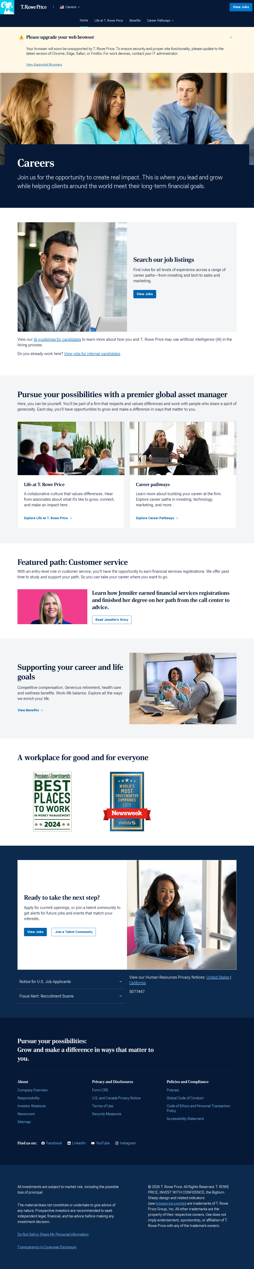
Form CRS (100, 1090)
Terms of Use (102, 1106)
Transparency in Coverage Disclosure (46, 1247)
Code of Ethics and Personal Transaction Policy (198, 1108)
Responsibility (28, 1098)
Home (84, 20)
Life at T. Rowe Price (108, 20)
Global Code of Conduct (185, 1098)
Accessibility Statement (185, 1119)
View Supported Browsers (44, 64)
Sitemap (24, 1122)
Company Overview (32, 1090)
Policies (173, 1090)
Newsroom (26, 1114)
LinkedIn (79, 1143)
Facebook (54, 1143)
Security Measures (106, 1114)
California (137, 982)
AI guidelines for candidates (57, 339)
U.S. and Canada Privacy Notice (116, 1098)
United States (218, 977)
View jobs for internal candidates (92, 353)
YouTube (103, 1143)
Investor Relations (31, 1106)
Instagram (128, 1143)
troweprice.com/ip (170, 1203)
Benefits (135, 20)
